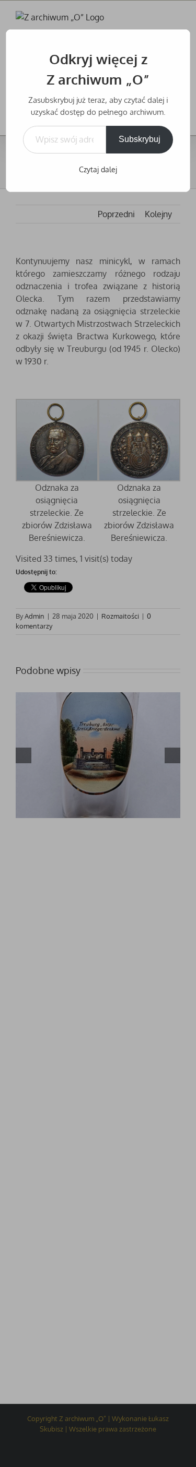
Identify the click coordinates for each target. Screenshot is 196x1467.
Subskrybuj (139, 139)
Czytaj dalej (98, 169)
